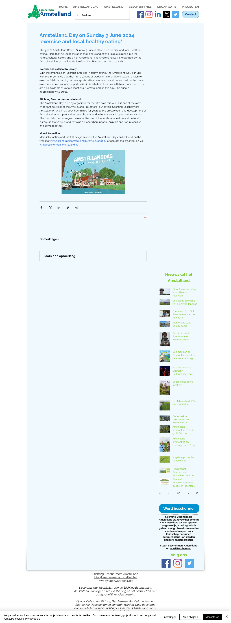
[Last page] (197, 493)
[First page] (160, 493)
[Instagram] (177, 563)
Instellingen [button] (170, 617)
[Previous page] (169, 493)
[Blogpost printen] (76, 207)
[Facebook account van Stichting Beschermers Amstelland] (140, 14)
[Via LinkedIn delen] (59, 207)
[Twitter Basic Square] (189, 563)
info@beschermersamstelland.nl (115, 577)
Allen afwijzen (190, 617)
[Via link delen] (67, 207)
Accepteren (212, 617)
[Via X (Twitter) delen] (50, 207)
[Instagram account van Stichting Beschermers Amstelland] (148, 14)
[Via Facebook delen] (41, 207)
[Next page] (188, 493)
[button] (85, 6)
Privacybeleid (32, 618)
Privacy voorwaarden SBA (115, 580)
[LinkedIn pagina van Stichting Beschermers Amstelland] (157, 14)
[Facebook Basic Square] (166, 563)
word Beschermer (180, 548)
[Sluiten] (227, 617)
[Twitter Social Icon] (175, 14)
